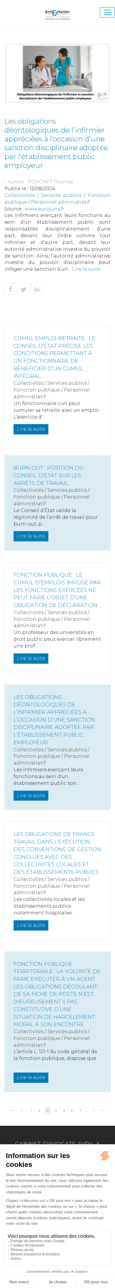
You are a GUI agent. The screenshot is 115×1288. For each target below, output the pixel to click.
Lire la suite (86, 269)
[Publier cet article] (23, 289)
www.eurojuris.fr (45, 209)
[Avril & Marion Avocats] (57, 12)
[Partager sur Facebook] (10, 289)
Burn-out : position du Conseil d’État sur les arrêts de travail (48, 475)
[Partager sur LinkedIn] (37, 289)
